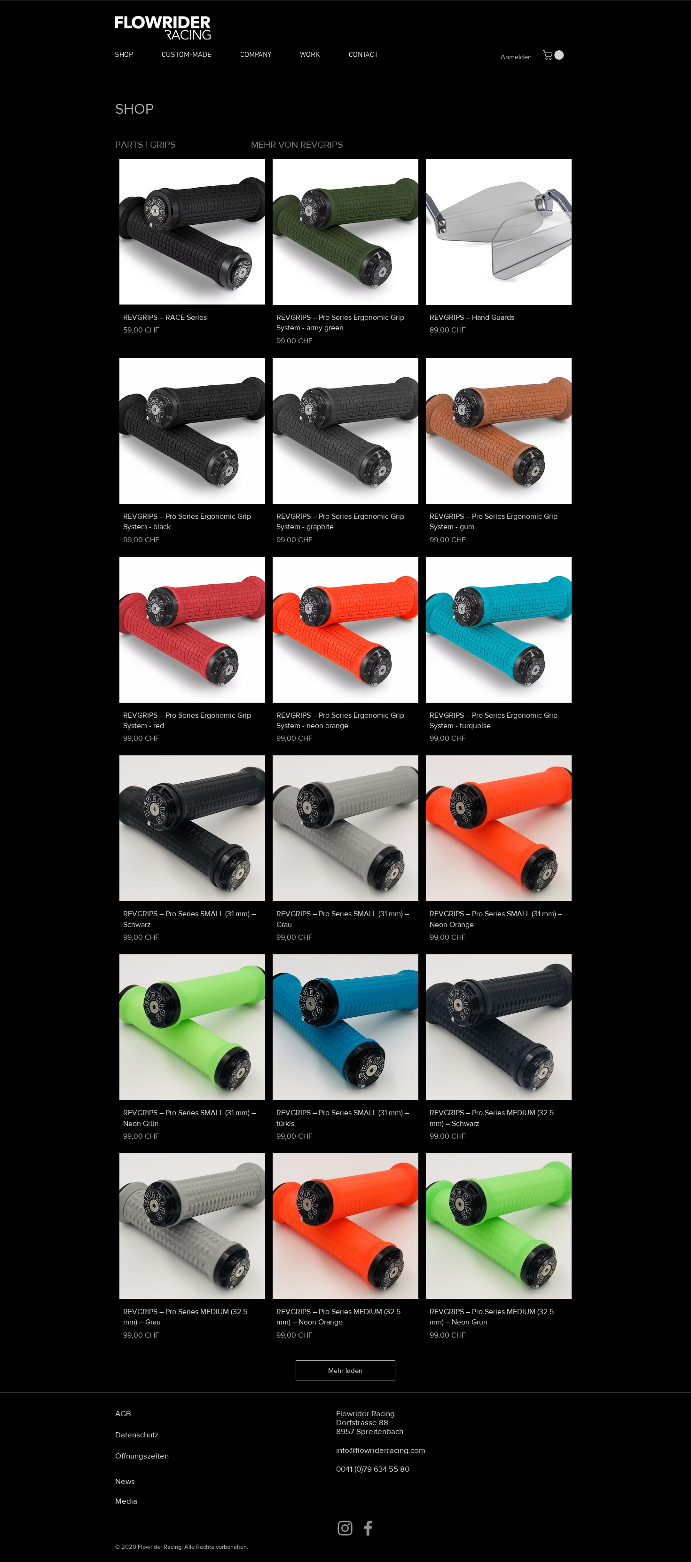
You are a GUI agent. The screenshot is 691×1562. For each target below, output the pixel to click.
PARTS (129, 144)
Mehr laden (345, 1370)
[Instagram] (345, 1528)
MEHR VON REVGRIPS (297, 144)
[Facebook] (368, 1528)
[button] (554, 55)
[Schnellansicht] (192, 232)
